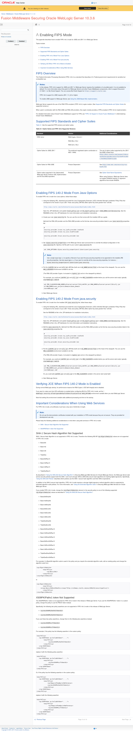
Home (3, 14)
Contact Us (12, 728)
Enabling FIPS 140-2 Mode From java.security (54, 60)
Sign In (95, 3)
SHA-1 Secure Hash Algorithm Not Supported (54, 425)
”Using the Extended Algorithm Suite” (84, 484)
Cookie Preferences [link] (47, 728)
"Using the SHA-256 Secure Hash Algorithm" (59, 475)
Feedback (11, 41)
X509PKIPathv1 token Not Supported (51, 429)
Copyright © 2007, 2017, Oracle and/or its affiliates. (16, 730)
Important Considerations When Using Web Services (56, 68)
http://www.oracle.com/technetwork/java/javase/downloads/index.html (69, 207)
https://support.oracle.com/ (95, 91)
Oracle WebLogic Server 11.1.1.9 (25, 14)
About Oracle (5, 728)
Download (21, 41)
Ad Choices (55, 728)
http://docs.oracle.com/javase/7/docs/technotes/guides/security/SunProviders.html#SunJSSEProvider (114, 156)
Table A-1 (39, 125)
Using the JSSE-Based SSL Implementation (83, 99)
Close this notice (103, 8)
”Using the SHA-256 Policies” (45, 479)
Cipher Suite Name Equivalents (112, 173)
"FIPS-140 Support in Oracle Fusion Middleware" (100, 114)
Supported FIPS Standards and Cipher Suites (54, 51)
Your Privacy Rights (36, 728)
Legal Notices (19, 728)
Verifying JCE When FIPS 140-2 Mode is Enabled (55, 64)
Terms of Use (27, 728)
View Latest (87, 8)
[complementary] (47, 728)
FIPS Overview (45, 47)
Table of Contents (6, 36)
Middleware (9, 14)
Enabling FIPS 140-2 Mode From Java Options (54, 56)
